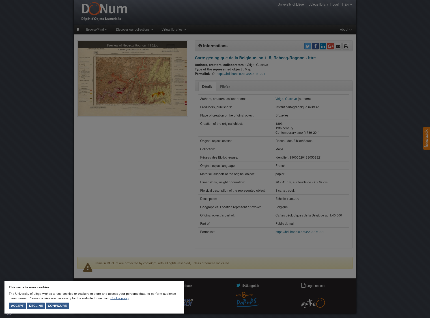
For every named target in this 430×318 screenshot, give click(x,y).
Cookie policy (119, 298)
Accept (17, 305)
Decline (36, 305)
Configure (57, 305)
